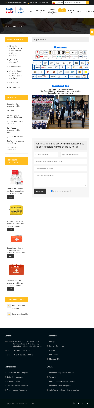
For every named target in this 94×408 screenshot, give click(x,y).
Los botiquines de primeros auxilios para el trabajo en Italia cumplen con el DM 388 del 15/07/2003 (16, 283)
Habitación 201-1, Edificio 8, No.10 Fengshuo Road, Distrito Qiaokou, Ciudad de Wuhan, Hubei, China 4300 (27, 343)
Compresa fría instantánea (12, 148)
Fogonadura (14, 87)
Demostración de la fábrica (17, 386)
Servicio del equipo (56, 346)
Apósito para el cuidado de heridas (62, 381)
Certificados (53, 355)
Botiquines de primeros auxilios (13, 105)
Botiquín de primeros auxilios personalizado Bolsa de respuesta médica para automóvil (16, 191)
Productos (40, 11)
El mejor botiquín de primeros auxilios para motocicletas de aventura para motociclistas (15, 223)
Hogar (30, 11)
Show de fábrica (62, 11)
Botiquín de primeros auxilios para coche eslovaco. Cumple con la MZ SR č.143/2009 (16, 250)
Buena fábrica (15, 66)
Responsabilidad (13, 381)
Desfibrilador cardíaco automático (15, 142)
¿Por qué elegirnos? (13, 61)
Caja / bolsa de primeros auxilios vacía (13, 130)
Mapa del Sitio (54, 359)
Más (10, 197)
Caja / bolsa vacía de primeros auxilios (64, 390)
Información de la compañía (18, 372)
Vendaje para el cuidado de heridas (14, 116)
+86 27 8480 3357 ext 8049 (39, 3)
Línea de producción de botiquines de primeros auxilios (15, 50)
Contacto (9, 336)
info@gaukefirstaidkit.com (17, 3)
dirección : (9, 341)
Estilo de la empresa (15, 377)
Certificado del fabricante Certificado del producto (15, 74)
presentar (39, 191)
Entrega (52, 341)
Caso (79, 11)
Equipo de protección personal (15, 122)
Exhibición (13, 83)
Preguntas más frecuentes (17, 390)
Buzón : (7, 350)
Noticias (71, 11)
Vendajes (10, 110)
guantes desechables (15, 136)
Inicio (7, 26)
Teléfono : (8, 355)
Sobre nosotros (52, 10)
